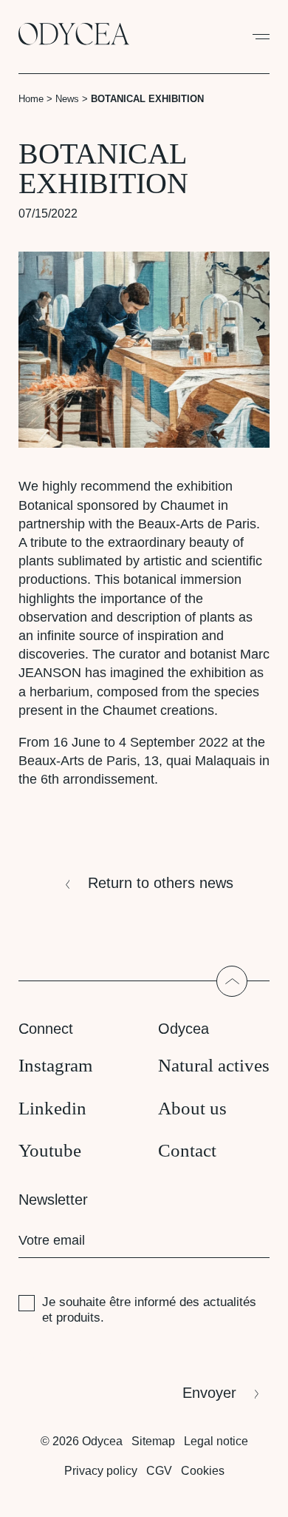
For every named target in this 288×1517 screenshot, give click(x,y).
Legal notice (216, 1441)
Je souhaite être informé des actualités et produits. (149, 1309)
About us (192, 1108)
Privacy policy (100, 1470)
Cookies (202, 1470)
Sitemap (153, 1441)
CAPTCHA (47, 1354)
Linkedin (52, 1108)
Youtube (49, 1150)
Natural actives (214, 1065)
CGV (159, 1470)
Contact (187, 1150)
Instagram (55, 1065)
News (67, 98)
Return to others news (160, 883)
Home (31, 98)
